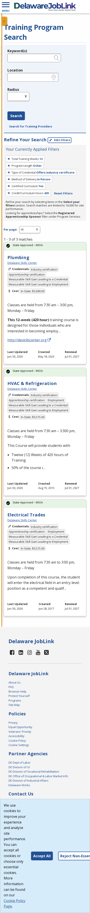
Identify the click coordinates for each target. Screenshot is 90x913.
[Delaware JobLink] (45, 6)
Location (15, 70)
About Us (15, 682)
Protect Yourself (19, 696)
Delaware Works (19, 785)
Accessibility (16, 736)
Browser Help (17, 691)
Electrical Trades (26, 515)
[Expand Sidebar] (4, 21)
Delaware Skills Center (22, 263)
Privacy (13, 723)
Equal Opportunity (20, 727)
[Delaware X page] (46, 652)
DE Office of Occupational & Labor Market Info (38, 776)
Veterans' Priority (20, 732)
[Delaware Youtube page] (38, 652)
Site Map (14, 705)
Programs (15, 700)
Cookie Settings (19, 745)
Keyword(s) (17, 50)
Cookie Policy (17, 741)
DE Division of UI (19, 767)
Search (16, 115)
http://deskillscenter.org (27, 340)
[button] (5, 6)
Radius (13, 89)
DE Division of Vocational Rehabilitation (34, 771)
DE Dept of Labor (20, 762)
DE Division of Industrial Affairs (28, 780)
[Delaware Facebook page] (12, 652)
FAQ (11, 687)
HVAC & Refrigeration (32, 383)
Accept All (42, 856)
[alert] (45, 246)
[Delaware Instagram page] (29, 652)
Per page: (10, 229)
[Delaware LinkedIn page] (21, 652)
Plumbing (18, 257)
